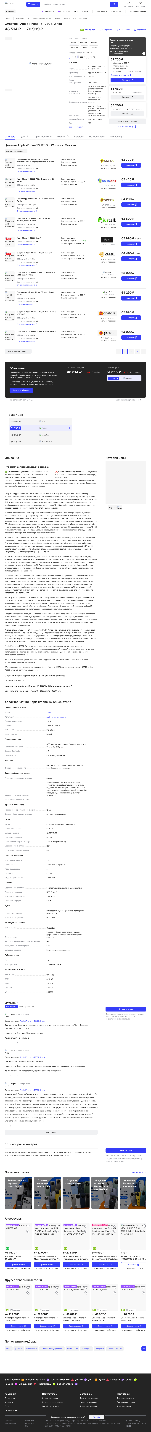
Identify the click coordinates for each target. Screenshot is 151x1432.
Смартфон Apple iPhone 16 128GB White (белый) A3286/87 (36, 313)
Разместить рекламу (88, 1402)
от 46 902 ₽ (99, 1314)
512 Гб (92, 57)
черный (94, 47)
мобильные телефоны (56, 717)
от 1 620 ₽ (11, 1252)
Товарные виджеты (125, 1398)
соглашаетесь (69, 1417)
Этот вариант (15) (26, 1007)
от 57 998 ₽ (41, 1314)
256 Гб (82, 57)
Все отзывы (11, 1007)
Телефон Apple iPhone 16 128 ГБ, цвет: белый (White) (35, 200)
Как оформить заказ (50, 1406)
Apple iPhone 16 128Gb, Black (32, 1021)
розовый (74, 47)
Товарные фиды (124, 1406)
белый (73, 42)
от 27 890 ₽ (70, 1252)
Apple (48, 713)
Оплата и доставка (50, 1398)
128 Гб (73, 57)
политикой (81, 1417)
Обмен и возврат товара (52, 1402)
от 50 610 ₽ (70, 1314)
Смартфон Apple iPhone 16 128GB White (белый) (36, 331)
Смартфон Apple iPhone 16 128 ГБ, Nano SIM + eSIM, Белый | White (36, 273)
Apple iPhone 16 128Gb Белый (29, 238)
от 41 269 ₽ (12, 1314)
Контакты (9, 1402)
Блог (7, 1406)
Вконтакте (9, 1410)
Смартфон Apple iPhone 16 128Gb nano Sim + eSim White (35, 254)
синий (84, 47)
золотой (94, 43)
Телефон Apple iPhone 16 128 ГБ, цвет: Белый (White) (35, 293)
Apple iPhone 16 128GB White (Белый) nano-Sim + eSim (36, 180)
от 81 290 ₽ (127, 1314)
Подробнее (113, 508)
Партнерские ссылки (126, 1402)
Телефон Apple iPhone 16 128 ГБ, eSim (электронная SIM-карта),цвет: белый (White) (35, 160)
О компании (10, 1398)
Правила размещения (88, 1406)
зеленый (83, 43)
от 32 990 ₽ (41, 1252)
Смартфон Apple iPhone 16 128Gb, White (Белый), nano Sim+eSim (33, 219)
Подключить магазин (88, 1398)
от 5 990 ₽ (98, 1252)
